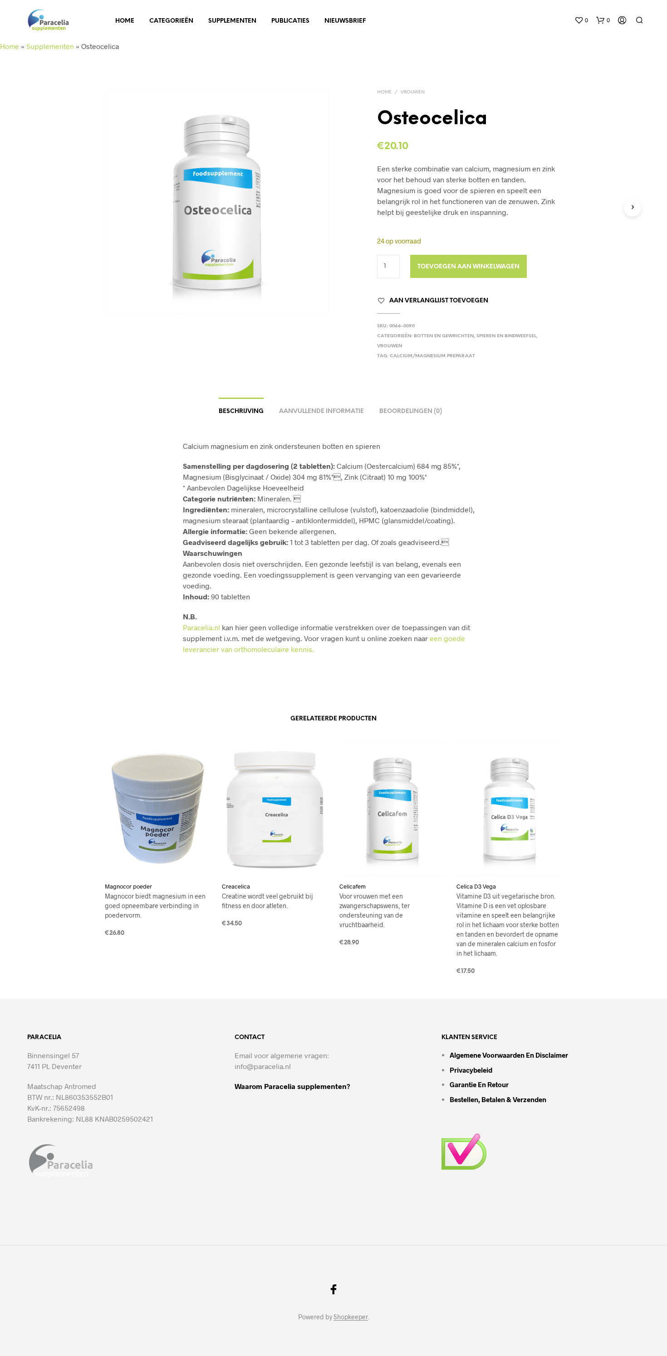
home (124, 21)
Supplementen (232, 21)
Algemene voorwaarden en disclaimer (509, 1055)
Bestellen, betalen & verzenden (498, 1099)
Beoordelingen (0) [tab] (410, 411)
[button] (581, 20)
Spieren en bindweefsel (506, 336)
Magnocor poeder (128, 886)
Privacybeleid (471, 1070)
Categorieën (171, 21)
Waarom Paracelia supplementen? (292, 1086)
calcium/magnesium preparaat (432, 356)
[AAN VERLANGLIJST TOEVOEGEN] (158, 857)
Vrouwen (413, 92)
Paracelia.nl (201, 627)
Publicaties (290, 21)
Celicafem (352, 886)
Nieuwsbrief (345, 21)
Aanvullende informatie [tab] (321, 411)
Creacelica (236, 886)
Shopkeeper (351, 1317)
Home (9, 46)
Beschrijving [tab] (241, 411)
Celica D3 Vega (476, 886)
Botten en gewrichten (444, 336)
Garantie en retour (479, 1084)
